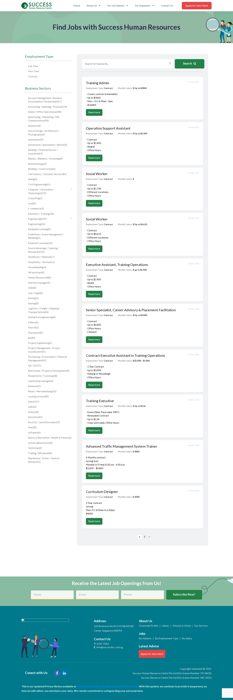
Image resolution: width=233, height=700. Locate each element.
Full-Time (33, 66)
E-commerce (36, 208)
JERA (32, 287)
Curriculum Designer (102, 491)
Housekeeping (37, 267)
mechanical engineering (42, 317)
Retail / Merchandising (42, 391)
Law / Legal (35, 293)
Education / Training (41, 213)
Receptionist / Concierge (42, 375)
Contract (33, 76)
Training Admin (97, 83)
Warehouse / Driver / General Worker (43, 460)
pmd (31, 337)
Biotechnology (37, 163)
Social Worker (97, 174)
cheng (32, 179)
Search (187, 63)
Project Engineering (40, 343)
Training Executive (100, 401)
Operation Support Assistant (108, 128)
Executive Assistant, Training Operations (117, 264)
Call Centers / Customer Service (47, 174)
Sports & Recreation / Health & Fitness (49, 437)
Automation (35, 139)
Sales (33, 401)
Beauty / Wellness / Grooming (45, 158)
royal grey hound (38, 396)
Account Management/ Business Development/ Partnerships (45, 100)
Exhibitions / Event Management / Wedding (46, 236)
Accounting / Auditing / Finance (47, 106)
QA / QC (34, 365)
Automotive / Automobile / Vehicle (47, 144)
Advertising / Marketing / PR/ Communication (43, 119)
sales (32, 406)
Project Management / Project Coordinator (44, 350)
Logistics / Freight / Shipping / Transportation (44, 310)
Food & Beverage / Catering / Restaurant (43, 250)
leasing (33, 298)
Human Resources (39, 277)
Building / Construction (41, 168)
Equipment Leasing (39, 229)
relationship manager (40, 381)
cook (32, 203)
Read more (94, 112)
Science (33, 411)
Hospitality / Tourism (41, 262)
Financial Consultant (40, 243)
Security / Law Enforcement (44, 422)
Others (33, 322)
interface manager (39, 282)
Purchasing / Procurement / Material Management (47, 358)
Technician (35, 447)
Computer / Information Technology (40, 191)
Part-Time (33, 71)
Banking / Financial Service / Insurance (43, 151)
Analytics (34, 125)
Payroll (33, 327)
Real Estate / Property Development (48, 370)
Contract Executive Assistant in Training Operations (125, 355)
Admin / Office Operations (44, 111)
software (34, 432)
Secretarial (35, 417)
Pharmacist (35, 332)
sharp (32, 427)
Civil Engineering (39, 184)
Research (34, 386)
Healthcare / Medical (41, 256)
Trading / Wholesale (40, 453)
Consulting (35, 198)
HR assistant (36, 272)
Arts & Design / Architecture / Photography (43, 132)
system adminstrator (40, 442)
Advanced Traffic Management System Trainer (121, 446)
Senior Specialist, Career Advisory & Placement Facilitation (131, 310)
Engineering (37, 218)
